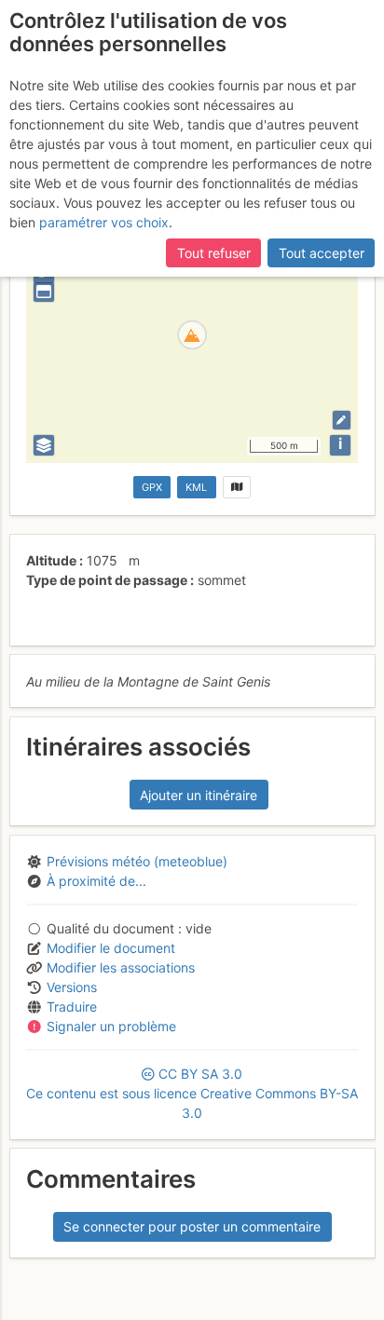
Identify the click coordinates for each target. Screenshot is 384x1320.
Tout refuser (214, 253)
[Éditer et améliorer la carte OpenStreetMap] (341, 420)
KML (196, 487)
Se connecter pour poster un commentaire (192, 1226)
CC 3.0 (192, 1093)
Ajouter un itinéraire (198, 795)
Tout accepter (321, 253)
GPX (152, 487)
